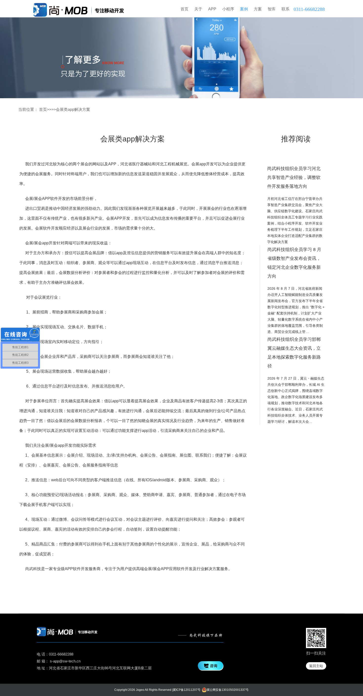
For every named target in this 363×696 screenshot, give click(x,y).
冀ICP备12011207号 (187, 690)
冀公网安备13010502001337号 (228, 690)
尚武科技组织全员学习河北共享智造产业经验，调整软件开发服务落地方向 (294, 177)
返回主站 (316, 666)
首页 (184, 9)
